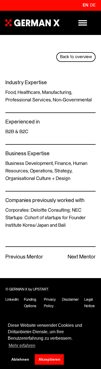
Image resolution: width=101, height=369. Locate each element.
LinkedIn (12, 299)
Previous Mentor (24, 257)
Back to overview (76, 57)
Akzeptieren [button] (49, 359)
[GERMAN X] (32, 22)
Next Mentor (82, 257)
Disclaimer (70, 299)
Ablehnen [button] (20, 359)
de (93, 5)
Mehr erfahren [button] (22, 345)
